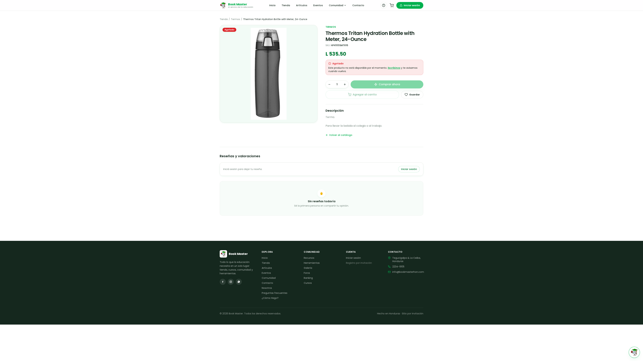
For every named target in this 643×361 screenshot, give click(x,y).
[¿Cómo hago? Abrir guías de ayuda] (383, 5)
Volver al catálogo (340, 135)
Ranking (308, 278)
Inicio (272, 5)
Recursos (309, 258)
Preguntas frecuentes (274, 293)
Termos (235, 19)
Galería (308, 268)
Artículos (301, 5)
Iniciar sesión (412, 5)
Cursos (308, 283)
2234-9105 (398, 266)
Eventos (318, 5)
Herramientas (312, 263)
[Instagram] (231, 282)
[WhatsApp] (239, 282)
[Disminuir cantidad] (329, 84)
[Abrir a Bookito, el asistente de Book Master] (634, 352)
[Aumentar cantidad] (344, 84)
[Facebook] (223, 282)
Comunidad (336, 5)
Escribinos (394, 68)
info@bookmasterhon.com (408, 272)
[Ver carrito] (391, 5)
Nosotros (267, 288)
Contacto (358, 5)
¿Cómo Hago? (270, 298)
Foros (307, 273)
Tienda (286, 5)
